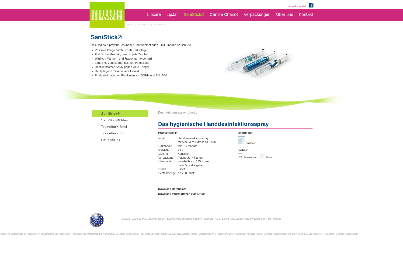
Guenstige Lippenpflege (347, 234)
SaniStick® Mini (114, 120)
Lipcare (154, 14)
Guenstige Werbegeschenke (248, 234)
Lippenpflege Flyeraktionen (321, 234)
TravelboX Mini (114, 127)
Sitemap (208, 218)
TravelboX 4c (112, 133)
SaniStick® (194, 14)
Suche (198, 218)
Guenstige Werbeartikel (127, 234)
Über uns (284, 14)
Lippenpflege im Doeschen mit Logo (216, 234)
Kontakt (306, 14)
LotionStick (110, 140)
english (302, 6)
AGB (217, 218)
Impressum (158, 218)
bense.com (260, 218)
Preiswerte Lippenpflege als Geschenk (18, 234)
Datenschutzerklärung (179, 218)
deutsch (292, 6)
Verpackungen (257, 14)
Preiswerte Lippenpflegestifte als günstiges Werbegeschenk (169, 234)
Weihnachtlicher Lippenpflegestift (54, 234)
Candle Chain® (224, 14)
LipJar (172, 14)
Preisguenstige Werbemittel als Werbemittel (93, 234)
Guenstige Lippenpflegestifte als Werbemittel (285, 234)
